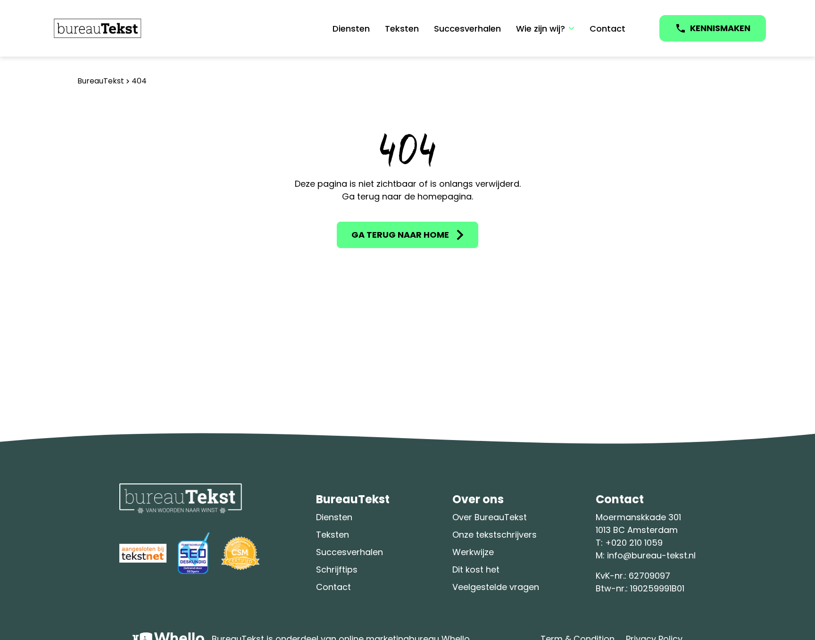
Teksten (402, 28)
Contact (607, 28)
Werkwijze (473, 552)
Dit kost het (475, 569)
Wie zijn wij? (540, 28)
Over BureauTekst (489, 517)
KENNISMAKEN (720, 28)
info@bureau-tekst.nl (651, 555)
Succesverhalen (467, 28)
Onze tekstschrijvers (494, 534)
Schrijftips (337, 569)
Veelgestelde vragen (495, 587)
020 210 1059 (637, 543)
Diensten (351, 28)
